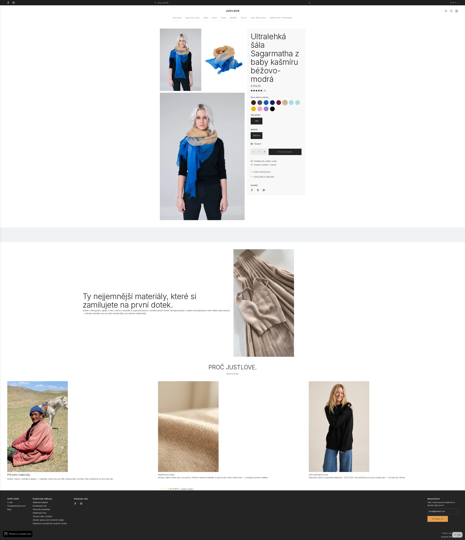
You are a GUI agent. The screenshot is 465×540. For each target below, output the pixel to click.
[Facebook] (8, 2)
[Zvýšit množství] (264, 151)
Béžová (256, 135)
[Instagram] (13, 2)
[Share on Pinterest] (263, 190)
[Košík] (456, 11)
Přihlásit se (437, 519)
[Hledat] (451, 11)
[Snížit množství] (253, 151)
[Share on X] (257, 190)
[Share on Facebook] (252, 190)
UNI (256, 121)
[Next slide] (309, 3)
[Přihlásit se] (446, 11)
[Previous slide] (156, 3)
